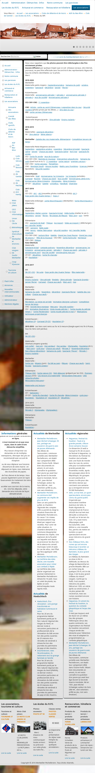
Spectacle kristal (32, 247)
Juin (80, 215)
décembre (29, 215)
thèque (38, 240)
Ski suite (39, 272)
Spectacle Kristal (56, 213)
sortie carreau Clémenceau (41, 112)
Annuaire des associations (12, 109)
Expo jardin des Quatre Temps (57, 272)
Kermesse (82, 238)
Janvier (58, 87)
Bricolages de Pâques (58, 215)
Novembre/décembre (80, 348)
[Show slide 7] (93, 47)
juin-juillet (29, 346)
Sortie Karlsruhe (69, 238)
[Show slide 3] (80, 47)
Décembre (49, 87)
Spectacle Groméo (80, 279)
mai (74, 282)
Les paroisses (71, 2)
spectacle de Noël (37, 223)
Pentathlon (53, 164)
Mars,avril (67, 282)
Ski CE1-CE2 (30, 272)
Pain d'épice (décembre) (35, 351)
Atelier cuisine (41, 213)
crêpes (28, 294)
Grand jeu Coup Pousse (68, 235)
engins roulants (31, 279)
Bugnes (37, 178)
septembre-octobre (44, 149)
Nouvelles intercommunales (12, 290)
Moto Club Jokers (12, 203)
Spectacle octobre (40, 366)
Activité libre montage (39, 307)
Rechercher (5, 56)
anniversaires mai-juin (65, 252)
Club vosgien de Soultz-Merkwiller (12, 253)
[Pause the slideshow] (87, 31)
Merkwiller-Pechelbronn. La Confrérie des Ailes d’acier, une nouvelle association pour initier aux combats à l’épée (47, 562)
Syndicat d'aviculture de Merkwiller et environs (12, 237)
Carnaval (29, 178)
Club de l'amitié (14, 174)
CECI (3, 711)
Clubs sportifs (11, 124)
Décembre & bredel (72, 149)
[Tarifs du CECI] (8, 730)
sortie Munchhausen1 (53, 201)
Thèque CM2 (30, 373)
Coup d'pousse (12, 263)
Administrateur (11, 300)
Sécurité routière (42, 169)
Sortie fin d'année (49, 255)
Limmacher (75, 722)
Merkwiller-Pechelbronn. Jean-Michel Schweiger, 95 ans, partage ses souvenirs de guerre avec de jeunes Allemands (48, 443)
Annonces (9, 285)
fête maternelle (78, 272)
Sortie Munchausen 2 (83, 201)
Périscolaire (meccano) (34, 380)
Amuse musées (51, 166)
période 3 (29, 97)
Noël (38, 176)
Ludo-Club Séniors (14, 158)
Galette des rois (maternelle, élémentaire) (53, 139)
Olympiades (56, 181)
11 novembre (43, 102)
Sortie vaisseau (41, 164)
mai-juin (39, 346)
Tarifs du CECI (5, 715)
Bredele (55, 279)
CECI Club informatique (12, 212)
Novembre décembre (65, 247)
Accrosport (58, 223)
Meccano (54, 307)
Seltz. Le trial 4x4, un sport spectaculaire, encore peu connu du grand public (80, 495)
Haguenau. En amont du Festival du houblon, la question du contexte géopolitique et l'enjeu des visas (80, 606)
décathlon (37, 183)
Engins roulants (68, 119)
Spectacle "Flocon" (70, 351)
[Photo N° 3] (40, 725)
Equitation (33, 257)
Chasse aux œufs (46, 151)
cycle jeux (40, 348)
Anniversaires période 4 (59, 97)
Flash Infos (9, 281)
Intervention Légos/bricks (67, 159)
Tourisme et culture (12, 271)
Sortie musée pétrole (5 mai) (62, 311)
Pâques (65, 363)
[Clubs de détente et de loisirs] (23, 733)
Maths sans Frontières (69, 166)
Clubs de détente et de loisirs (12, 133)
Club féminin (14, 166)
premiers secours (78, 161)
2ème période (66, 279)
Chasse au (50, 348)
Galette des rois (83, 292)
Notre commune (54, 2)
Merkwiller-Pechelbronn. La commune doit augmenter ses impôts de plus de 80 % (48, 496)
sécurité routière (61, 230)
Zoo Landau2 (49, 346)
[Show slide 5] (87, 47)
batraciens (34, 393)
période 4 (82, 250)
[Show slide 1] (74, 47)
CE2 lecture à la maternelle (49, 375)
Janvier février (31, 282)
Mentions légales (12, 304)
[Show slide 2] (77, 47)
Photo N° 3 (38, 714)
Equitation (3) (53, 398)
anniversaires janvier (43, 250)
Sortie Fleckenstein (41, 311)
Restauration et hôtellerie (58, 7)
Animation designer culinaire (65, 302)
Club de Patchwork (14, 183)
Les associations (80, 7)
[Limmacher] (76, 735)
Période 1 (83, 351)
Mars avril (73, 215)
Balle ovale (43, 228)
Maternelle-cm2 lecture (35, 385)
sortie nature (64, 161)
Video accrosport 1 (72, 223)
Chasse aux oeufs (76, 363)
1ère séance (34, 134)
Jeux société (63, 178)
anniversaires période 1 (46, 95)
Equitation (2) (41, 398)
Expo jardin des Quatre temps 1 (38, 196)
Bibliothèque (12, 227)
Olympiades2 (52, 410)
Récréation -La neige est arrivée (38, 302)
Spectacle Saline (61, 151)
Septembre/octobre (56, 85)
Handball (64, 183)
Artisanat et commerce (32, 7)
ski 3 (75, 193)
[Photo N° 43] (55, 725)
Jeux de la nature (52, 156)
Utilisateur (9, 296)
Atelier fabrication (44, 230)
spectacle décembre (44, 132)
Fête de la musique (44, 238)
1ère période (54, 119)
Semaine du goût (73, 85)
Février (65, 87)
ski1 (35, 193)
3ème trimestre (69, 181)
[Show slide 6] (90, 47)
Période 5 (29, 410)
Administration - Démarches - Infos (27, 2)
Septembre (29, 149)
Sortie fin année (36, 156)
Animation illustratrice (39, 309)
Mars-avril (30, 348)
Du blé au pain (54, 363)
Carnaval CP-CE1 (44, 321)
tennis (33, 230)
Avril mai (73, 151)
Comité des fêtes (12, 117)
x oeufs (57, 348)
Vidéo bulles (69, 213)
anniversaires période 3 (76, 95)
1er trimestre (71, 176)
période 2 (61, 95)
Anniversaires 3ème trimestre (37, 181)
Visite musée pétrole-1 (59, 309)
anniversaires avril (33, 252)
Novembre (46, 292)
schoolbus (54, 183)
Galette (45, 183)
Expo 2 (56, 196)
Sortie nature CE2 (44, 373)
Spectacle (39, 87)
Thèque (49, 223)
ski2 (40, 193)
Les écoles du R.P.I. (10, 7)
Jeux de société (41, 97)
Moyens (38, 363)
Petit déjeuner (59, 373)
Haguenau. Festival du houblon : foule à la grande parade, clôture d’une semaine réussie (78, 442)
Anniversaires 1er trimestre (52, 176)
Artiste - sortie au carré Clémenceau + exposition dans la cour (56, 107)
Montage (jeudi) (37, 166)
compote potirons (47, 247)
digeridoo (73, 183)
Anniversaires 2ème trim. (79, 178)
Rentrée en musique (46, 159)
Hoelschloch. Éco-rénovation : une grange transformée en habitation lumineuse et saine (47, 606)
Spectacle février (68, 292)
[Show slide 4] (83, 47)
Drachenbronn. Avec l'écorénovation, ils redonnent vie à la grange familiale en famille (48, 654)
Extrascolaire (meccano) (72, 375)
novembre (58, 149)
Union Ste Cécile (12, 221)
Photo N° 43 (54, 714)
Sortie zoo (29, 363)
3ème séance (46, 134)
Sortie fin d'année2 (40, 395)
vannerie (34, 228)
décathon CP (30, 321)
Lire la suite (6, 748)
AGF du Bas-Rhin (12, 146)
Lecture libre (43, 235)
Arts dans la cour (67, 110)
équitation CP (58, 321)
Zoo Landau (61, 346)
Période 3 (66, 348)
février (45, 215)
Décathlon (65, 398)
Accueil (5, 2)
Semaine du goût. (32, 292)
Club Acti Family (14, 192)
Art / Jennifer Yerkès (33, 225)
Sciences (83, 166)
